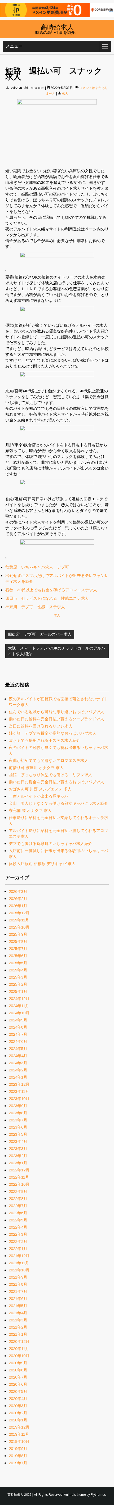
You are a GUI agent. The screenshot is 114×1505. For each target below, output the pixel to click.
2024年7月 (18, 1034)
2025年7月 (18, 948)
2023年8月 (18, 1113)
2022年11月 (19, 1177)
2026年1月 (18, 905)
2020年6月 (18, 1384)
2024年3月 (18, 1063)
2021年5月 (18, 1305)
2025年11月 (19, 920)
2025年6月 (18, 955)
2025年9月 (18, 934)
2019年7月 (18, 1463)
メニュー (14, 46)
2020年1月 (18, 1420)
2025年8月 (18, 941)
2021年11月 (19, 1263)
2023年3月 (18, 1148)
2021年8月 (18, 1284)
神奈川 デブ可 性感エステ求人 (35, 606)
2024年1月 (18, 1077)
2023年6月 (18, 1127)
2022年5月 (18, 1220)
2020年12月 (19, 1341)
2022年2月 (18, 1241)
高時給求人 (57, 26)
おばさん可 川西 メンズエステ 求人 (40, 789)
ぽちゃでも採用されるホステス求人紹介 (44, 740)
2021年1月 (18, 1334)
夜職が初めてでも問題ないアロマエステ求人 (48, 760)
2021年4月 (18, 1313)
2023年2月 (18, 1155)
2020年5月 (18, 1391)
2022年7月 (18, 1205)
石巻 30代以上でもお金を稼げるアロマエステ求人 (51, 590)
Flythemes (98, 1495)
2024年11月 (19, 1005)
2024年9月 (18, 1020)
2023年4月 (18, 1141)
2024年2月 (18, 1070)
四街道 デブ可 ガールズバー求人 (40, 634)
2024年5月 (18, 1048)
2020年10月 (19, 1355)
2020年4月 (18, 1398)
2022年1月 (18, 1248)
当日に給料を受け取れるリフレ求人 (40, 726)
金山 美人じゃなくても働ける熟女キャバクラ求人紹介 (58, 803)
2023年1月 (18, 1163)
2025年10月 (19, 927)
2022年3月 (18, 1234)
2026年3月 (18, 891)
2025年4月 (18, 970)
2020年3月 (18, 1405)
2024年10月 (19, 1013)
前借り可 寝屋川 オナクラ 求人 (36, 767)
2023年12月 (19, 1084)
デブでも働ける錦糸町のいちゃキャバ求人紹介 (50, 843)
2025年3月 (18, 977)
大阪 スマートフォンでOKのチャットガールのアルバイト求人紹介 (56, 651)
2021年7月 (18, 1291)
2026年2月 (18, 898)
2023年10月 (19, 1098)
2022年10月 (19, 1184)
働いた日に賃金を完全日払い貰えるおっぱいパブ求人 (56, 782)
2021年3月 (18, 1320)
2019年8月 (18, 1455)
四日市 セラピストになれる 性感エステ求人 (47, 598)
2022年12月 (19, 1170)
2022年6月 (18, 1213)
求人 (65, 94)
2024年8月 (18, 1027)
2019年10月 (19, 1441)
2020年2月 (18, 1413)
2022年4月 (18, 1227)
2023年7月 (18, 1120)
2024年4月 (18, 1055)
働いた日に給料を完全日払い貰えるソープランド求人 (56, 719)
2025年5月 (18, 963)
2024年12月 (19, 998)
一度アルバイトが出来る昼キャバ (38, 796)
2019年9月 (18, 1448)
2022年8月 (18, 1198)
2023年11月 (19, 1091)
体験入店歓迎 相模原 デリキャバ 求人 (42, 863)
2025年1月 (18, 991)
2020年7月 (18, 1377)
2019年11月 (19, 1434)
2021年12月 (19, 1255)
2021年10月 (19, 1270)
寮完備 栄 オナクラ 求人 (30, 810)
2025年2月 (18, 984)
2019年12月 (19, 1427)
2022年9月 (18, 1191)
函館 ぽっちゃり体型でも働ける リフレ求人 (50, 774)
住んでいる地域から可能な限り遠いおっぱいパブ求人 (56, 712)
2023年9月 (18, 1105)
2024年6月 (18, 1041)
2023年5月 (18, 1134)
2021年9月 (18, 1277)
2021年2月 (18, 1327)
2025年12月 (19, 913)
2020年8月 (18, 1370)
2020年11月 (19, 1348)
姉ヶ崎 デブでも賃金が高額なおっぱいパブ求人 (52, 733)
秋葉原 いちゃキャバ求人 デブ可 (37, 567)
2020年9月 (18, 1363)
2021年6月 (18, 1298)
